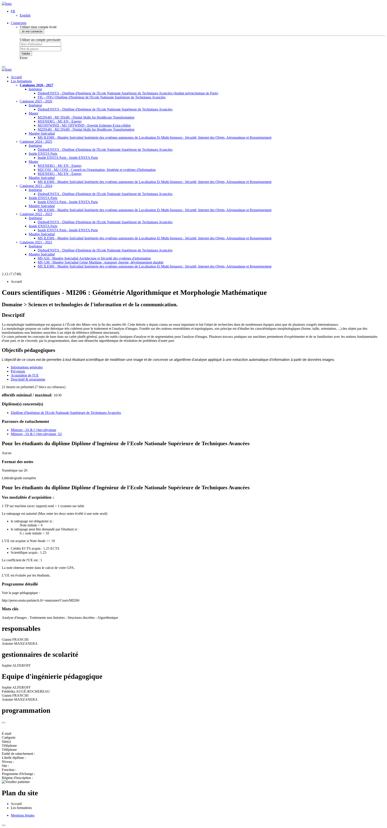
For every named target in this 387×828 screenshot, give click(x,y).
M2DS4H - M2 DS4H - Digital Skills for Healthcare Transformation (86, 129)
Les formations (21, 81)
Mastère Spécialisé (42, 133)
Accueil (16, 77)
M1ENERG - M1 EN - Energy (60, 121)
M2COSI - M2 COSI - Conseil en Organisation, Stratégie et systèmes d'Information (97, 170)
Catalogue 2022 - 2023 (36, 214)
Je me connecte (32, 31)
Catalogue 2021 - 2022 (36, 242)
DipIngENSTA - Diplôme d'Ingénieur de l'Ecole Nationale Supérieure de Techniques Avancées (105, 109)
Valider (26, 53)
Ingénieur (35, 89)
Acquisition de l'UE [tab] (25, 375)
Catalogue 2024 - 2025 (36, 141)
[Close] (3, 722)
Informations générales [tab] (27, 367)
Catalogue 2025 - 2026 (36, 101)
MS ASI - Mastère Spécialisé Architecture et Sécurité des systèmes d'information (94, 258)
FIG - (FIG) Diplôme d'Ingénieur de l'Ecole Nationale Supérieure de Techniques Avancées (102, 97)
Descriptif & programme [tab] (28, 379)
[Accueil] (7, 4)
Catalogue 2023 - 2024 (36, 186)
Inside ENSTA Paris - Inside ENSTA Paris (68, 158)
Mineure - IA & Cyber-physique (33, 430)
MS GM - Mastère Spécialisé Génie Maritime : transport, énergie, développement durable (100, 262)
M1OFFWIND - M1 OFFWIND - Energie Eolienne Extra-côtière (84, 125)
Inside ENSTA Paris (43, 153)
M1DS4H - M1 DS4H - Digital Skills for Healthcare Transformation (86, 117)
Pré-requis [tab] (18, 371)
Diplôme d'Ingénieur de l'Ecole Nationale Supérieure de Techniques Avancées (66, 413)
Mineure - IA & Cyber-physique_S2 (36, 434)
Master (33, 113)
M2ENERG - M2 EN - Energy (60, 174)
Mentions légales (22, 815)
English (25, 15)
